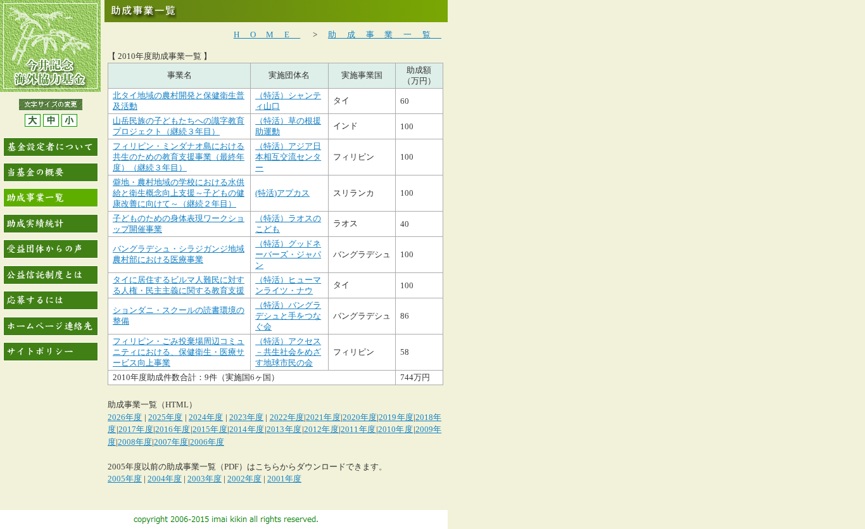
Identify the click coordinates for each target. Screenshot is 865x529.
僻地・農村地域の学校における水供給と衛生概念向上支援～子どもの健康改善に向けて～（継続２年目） (178, 192)
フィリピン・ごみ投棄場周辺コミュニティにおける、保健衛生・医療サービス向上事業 (178, 351)
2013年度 (284, 429)
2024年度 (206, 417)
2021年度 (323, 417)
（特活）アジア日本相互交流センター (288, 156)
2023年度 (246, 417)
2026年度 (125, 417)
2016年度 (173, 429)
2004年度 (165, 478)
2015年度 (210, 429)
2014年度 (247, 429)
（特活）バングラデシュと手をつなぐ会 (288, 315)
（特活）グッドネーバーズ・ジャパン (288, 254)
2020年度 (360, 417)
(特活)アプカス (282, 193)
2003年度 (204, 478)
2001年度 (284, 478)
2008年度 (135, 442)
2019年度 (396, 417)
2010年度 (396, 429)
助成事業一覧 (384, 34)
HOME (267, 34)
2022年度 (287, 417)
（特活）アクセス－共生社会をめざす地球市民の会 (288, 351)
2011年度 (358, 429)
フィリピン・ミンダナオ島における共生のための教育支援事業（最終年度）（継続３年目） (178, 156)
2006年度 (207, 442)
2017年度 (136, 429)
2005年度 (125, 478)
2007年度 (171, 442)
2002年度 (244, 478)
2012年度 (321, 429)
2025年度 (165, 417)
